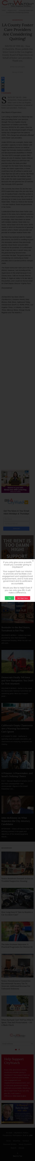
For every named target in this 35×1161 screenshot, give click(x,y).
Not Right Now (22, 598)
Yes (9, 598)
